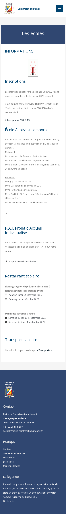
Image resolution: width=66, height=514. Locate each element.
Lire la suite (9, 501)
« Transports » (44, 350)
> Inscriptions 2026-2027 (17, 119)
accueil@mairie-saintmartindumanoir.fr (23, 430)
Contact (7, 449)
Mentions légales (11, 465)
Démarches (9, 457)
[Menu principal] (59, 8)
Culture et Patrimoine (14, 453)
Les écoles (8, 461)
